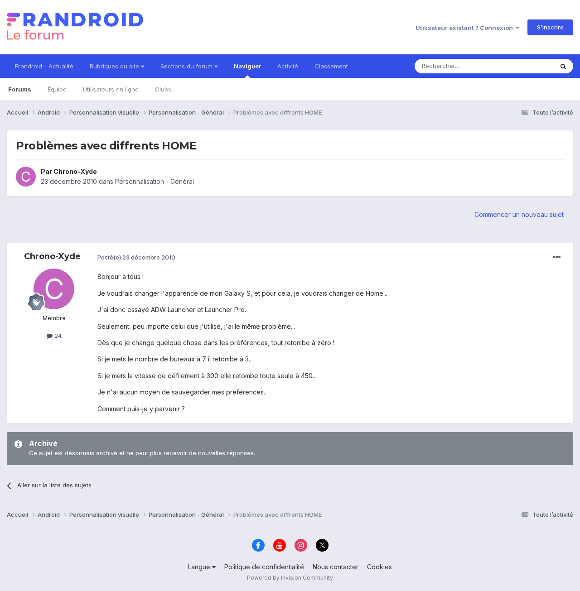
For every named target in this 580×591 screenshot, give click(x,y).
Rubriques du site (115, 66)
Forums (19, 89)
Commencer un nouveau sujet (519, 214)
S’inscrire (550, 27)
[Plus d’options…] (557, 257)
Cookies (379, 567)
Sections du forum (187, 66)
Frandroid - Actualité (44, 66)
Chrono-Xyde (75, 171)
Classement (331, 66)
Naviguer (247, 66)
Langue (200, 567)
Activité (287, 66)
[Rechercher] (563, 66)
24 (57, 335)
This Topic (526, 65)
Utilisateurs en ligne (111, 89)
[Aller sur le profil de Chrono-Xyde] (26, 177)
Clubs (163, 89)
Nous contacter (335, 567)
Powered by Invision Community (290, 577)
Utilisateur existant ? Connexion (466, 27)
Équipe (57, 89)
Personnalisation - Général (154, 181)
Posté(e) (136, 257)
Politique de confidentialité (264, 567)
